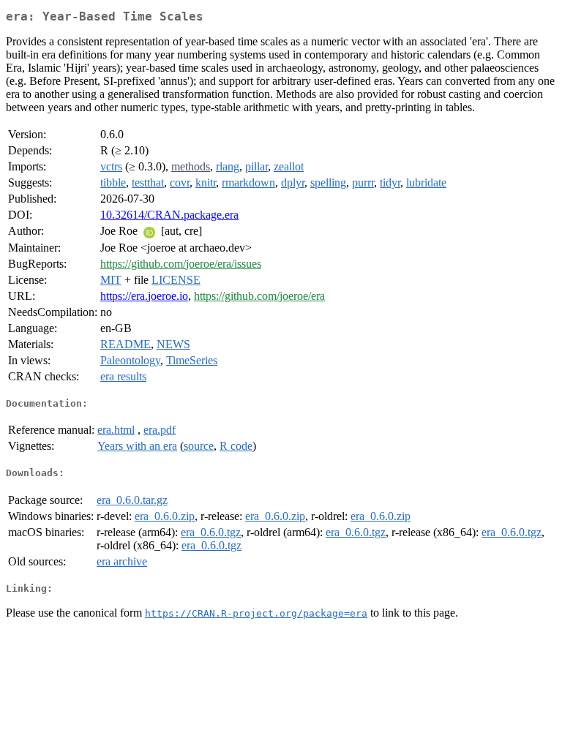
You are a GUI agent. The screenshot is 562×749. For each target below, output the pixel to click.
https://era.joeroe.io (144, 296)
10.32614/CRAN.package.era (169, 214)
